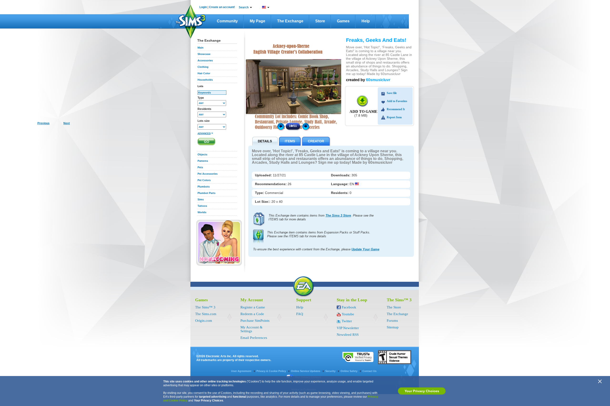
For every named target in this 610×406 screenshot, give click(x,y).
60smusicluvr (378, 80)
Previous (280, 126)
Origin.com (203, 320)
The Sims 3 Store (338, 215)
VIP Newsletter (348, 328)
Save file (392, 93)
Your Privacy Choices (422, 391)
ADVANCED (204, 133)
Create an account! (222, 7)
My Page (257, 21)
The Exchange (290, 21)
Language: (340, 184)
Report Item (394, 117)
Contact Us (369, 371)
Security (330, 371)
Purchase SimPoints (254, 320)
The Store (394, 307)
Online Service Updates (306, 371)
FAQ (299, 314)
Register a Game (252, 307)
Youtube (348, 314)
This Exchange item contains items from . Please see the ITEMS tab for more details (321, 217)
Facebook (349, 307)
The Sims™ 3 (205, 307)
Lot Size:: (263, 201)
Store (320, 21)
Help (365, 21)
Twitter (347, 321)
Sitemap (393, 327)
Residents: (340, 193)
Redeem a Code (252, 314)
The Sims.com (205, 314)
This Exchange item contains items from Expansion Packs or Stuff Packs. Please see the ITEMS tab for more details (318, 234)
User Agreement (241, 371)
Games (343, 21)
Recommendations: (271, 184)
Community (227, 21)
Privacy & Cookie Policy (271, 371)
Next (306, 126)
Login (203, 7)
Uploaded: (264, 175)
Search (244, 7)
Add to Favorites (397, 101)
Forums (392, 320)
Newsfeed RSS (348, 335)
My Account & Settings (251, 329)
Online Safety (349, 371)
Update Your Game (365, 249)
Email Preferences (253, 338)
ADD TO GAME (363, 111)
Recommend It (396, 109)
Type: (260, 193)
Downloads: (341, 175)
